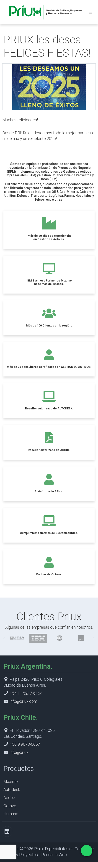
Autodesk (11, 789)
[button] (4, 638)
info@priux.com (23, 701)
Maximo (10, 781)
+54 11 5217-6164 (26, 693)
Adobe (9, 797)
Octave (9, 805)
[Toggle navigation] (90, 12)
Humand (10, 813)
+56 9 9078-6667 (25, 744)
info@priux (19, 752)
